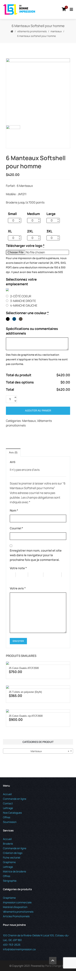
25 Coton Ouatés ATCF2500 (24, 668)
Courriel (16, 528)
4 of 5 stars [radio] (54, 574)
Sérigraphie (9, 880)
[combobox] (38, 751)
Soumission (9, 822)
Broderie (8, 843)
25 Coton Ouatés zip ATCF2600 (26, 715)
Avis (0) (13, 452)
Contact (8, 803)
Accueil (7, 794)
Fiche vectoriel (11, 857)
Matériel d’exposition (15, 907)
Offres (6, 817)
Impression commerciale (17, 902)
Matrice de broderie (14, 871)
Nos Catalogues (12, 812)
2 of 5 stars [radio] (23, 574)
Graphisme (9, 862)
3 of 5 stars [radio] (37, 574)
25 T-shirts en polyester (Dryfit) (25, 692)
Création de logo (12, 853)
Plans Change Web (56, 965)
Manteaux (56, 31)
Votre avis (18, 588)
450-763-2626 (11, 944)
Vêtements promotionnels (32, 31)
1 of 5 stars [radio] (13, 574)
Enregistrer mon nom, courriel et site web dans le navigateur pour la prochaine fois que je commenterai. (36, 555)
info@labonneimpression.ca (19, 949)
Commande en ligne (14, 798)
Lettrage (8, 808)
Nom (14, 510)
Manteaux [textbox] (50, 751)
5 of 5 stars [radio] (18, 579)
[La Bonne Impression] (19, 9)
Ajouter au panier (38, 410)
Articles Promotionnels (16, 916)
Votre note (18, 568)
